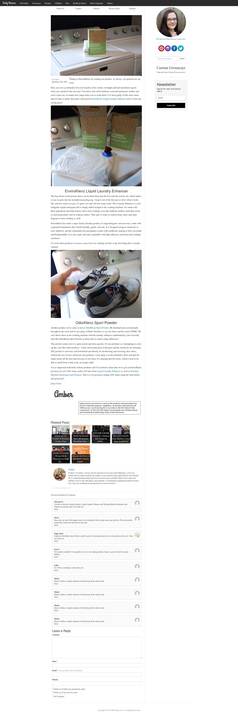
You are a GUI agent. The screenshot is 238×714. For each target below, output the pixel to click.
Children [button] (58, 3)
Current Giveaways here (176, 72)
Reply (56, 509)
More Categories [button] (96, 3)
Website (55, 679)
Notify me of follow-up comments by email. (69, 689)
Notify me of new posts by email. (66, 692)
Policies (96, 8)
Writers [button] (110, 3)
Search (182, 58)
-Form (58, 383)
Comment (56, 635)
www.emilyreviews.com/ (62, 488)
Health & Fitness (79, 3)
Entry (53, 383)
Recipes (48, 3)
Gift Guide (24, 3)
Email (54, 670)
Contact (78, 8)
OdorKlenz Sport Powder (97, 327)
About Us (60, 8)
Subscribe (171, 105)
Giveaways (36, 3)
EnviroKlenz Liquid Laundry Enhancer (108, 98)
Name (54, 661)
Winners (132, 8)
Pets (67, 3)
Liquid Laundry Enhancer (109, 371)
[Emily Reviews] (9, 3)
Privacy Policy (114, 8)
